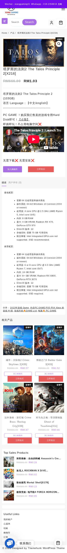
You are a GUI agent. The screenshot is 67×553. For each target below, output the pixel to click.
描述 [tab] (4, 182)
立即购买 (41, 169)
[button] (59, 44)
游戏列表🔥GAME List (25, 311)
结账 (6, 528)
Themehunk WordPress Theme (46, 548)
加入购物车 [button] (18, 374)
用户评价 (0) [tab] (14, 182)
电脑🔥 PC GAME (47, 311)
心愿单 (7, 524)
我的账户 (8, 519)
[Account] (51, 23)
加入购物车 (12, 169)
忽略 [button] (60, 4)
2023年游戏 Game (19, 308)
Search (29, 22)
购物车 (7, 533)
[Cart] (61, 23)
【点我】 (24, 119)
